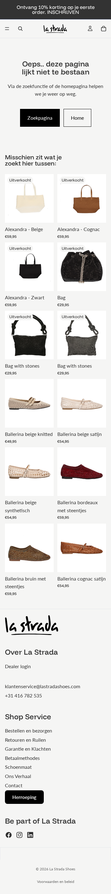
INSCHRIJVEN (63, 12)
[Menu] (7, 29)
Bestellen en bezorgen (28, 730)
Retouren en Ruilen (25, 740)
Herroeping (24, 797)
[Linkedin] (30, 835)
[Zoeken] (20, 28)
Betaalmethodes (22, 758)
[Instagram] (19, 835)
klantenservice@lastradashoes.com (42, 686)
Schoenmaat (18, 767)
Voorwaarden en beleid (55, 881)
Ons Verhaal (18, 776)
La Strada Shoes (62, 869)
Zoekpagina (39, 118)
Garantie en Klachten (28, 749)
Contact (14, 785)
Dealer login (18, 666)
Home (77, 118)
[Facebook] (8, 835)
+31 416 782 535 (23, 695)
